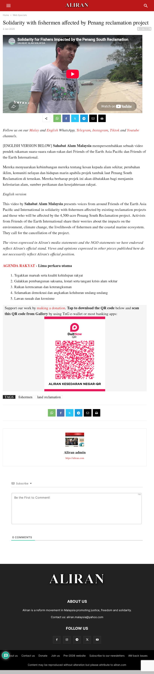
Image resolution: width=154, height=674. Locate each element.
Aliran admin (75, 452)
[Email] (93, 118)
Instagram (100, 130)
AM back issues (137, 655)
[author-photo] (74, 446)
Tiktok (114, 130)
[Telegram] (84, 118)
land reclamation (49, 397)
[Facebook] (66, 118)
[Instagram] (67, 639)
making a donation (51, 307)
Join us (55, 655)
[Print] (102, 118)
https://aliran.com (75, 458)
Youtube (133, 130)
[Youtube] (97, 639)
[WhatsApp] (57, 118)
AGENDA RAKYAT (19, 265)
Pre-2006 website (74, 655)
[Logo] (77, 590)
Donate (42, 655)
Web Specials (20, 15)
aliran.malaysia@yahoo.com (85, 617)
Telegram (83, 130)
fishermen (25, 397)
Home (6, 15)
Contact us (28, 655)
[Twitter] (75, 118)
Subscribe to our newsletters (107, 655)
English (52, 130)
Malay (34, 130)
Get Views (144, 28)
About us (12, 655)
